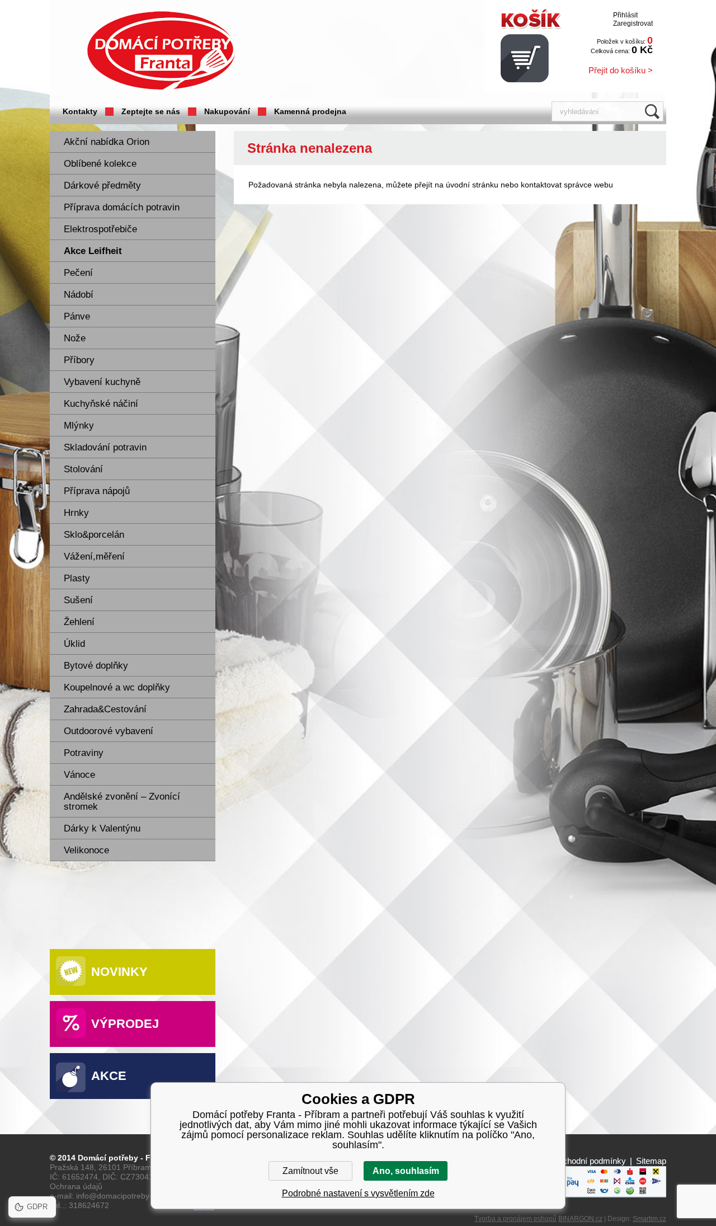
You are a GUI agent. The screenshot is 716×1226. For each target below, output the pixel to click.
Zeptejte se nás (150, 111)
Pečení (78, 272)
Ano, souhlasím (406, 1171)
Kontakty (80, 111)
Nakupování (227, 111)
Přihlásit (625, 15)
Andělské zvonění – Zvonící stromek (122, 801)
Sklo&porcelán (94, 534)
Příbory (79, 360)
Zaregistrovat (633, 23)
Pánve (77, 316)
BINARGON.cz (580, 1219)
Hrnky (76, 513)
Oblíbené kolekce (100, 163)
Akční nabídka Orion (106, 142)
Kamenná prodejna (310, 111)
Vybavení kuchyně (102, 382)
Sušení (78, 600)
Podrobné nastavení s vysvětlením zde (358, 1193)
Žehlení (79, 622)
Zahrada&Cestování (105, 709)
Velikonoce (86, 850)
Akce (108, 1076)
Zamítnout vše (310, 1171)
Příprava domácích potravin (122, 207)
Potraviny (83, 753)
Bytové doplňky (96, 665)
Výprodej (125, 1024)
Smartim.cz (649, 1219)
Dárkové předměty (102, 185)
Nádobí (78, 294)
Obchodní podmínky (589, 1161)
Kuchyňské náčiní (101, 403)
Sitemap (651, 1161)
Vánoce (79, 774)
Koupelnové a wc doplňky (117, 687)
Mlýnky (79, 425)
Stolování (83, 469)
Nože (75, 338)
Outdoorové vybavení (108, 731)
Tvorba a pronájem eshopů (515, 1219)
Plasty (77, 578)
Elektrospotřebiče (100, 229)
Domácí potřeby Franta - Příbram (161, 50)
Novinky (119, 972)
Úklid (74, 643)
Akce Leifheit (93, 251)
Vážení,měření (94, 556)
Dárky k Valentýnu (102, 828)
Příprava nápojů (97, 491)
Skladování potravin (105, 447)
